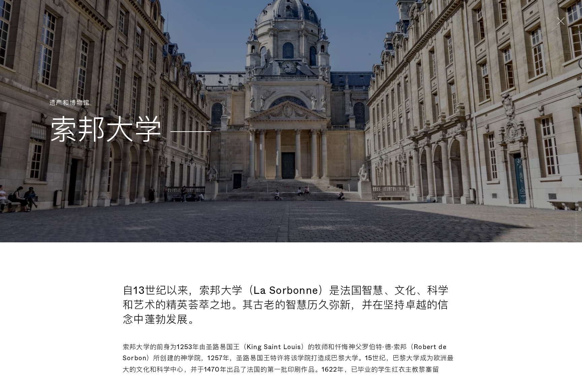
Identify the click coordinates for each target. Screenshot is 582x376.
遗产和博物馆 (69, 103)
